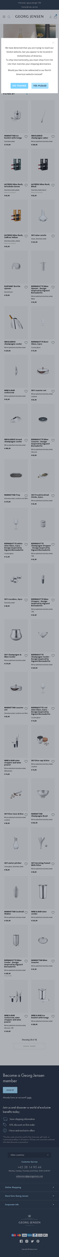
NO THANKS (19, 85)
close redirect (53, 42)
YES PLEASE (40, 85)
